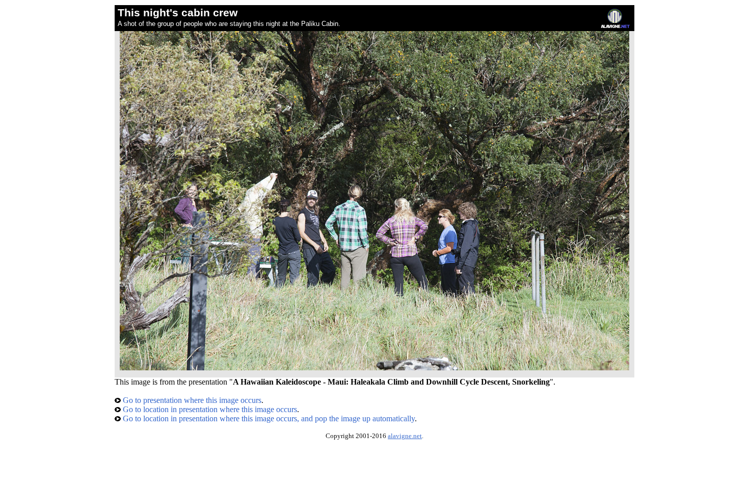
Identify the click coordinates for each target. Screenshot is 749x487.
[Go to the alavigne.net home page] (615, 25)
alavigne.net (405, 436)
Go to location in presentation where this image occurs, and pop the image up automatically (268, 418)
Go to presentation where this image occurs (191, 400)
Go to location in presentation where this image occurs (209, 409)
